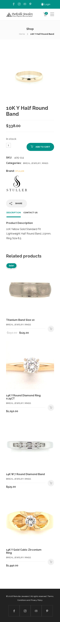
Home (22, 34)
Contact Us (30, 212)
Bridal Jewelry (32, 163)
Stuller (19, 171)
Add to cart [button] (51, 329)
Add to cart (43, 147)
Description (13, 212)
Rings (45, 163)
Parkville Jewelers (21, 596)
